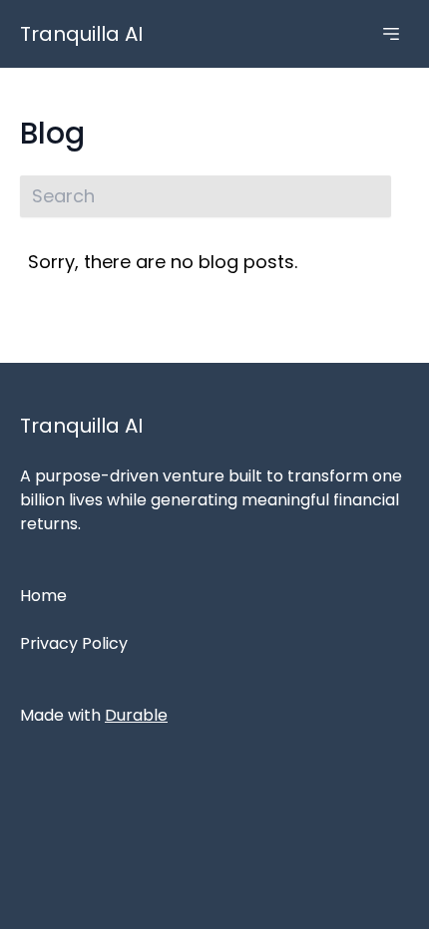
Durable (136, 715)
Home (43, 595)
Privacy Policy (74, 643)
